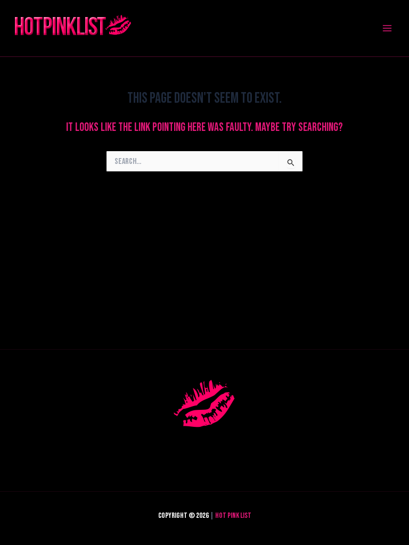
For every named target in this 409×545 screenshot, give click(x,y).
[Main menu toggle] (387, 28)
